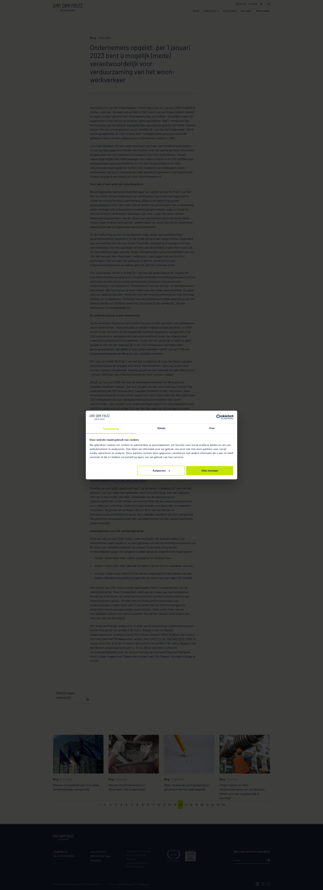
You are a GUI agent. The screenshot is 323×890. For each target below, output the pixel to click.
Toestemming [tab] (111, 428)
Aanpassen (159, 470)
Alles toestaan (209, 470)
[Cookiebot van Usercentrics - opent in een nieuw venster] (219, 416)
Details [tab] (161, 428)
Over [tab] (212, 428)
